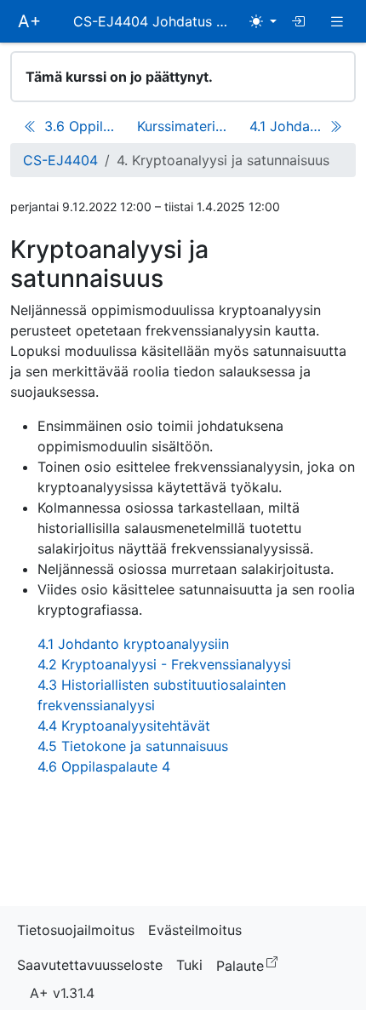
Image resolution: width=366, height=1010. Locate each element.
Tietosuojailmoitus (75, 929)
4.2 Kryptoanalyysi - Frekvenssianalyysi (164, 664)
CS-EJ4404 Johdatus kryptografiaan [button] (157, 21)
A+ (29, 21)
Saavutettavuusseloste (90, 964)
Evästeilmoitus (195, 929)
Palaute (250, 964)
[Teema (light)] (263, 21)
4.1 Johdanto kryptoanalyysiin (133, 643)
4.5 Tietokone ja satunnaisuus (132, 746)
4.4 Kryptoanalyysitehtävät (123, 725)
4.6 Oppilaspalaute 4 (103, 766)
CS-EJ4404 (60, 160)
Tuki (189, 964)
